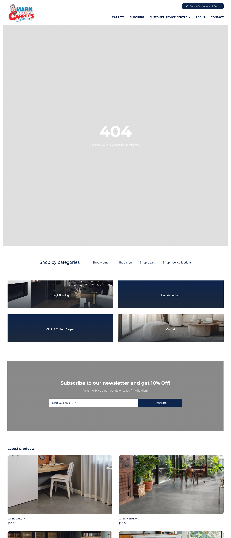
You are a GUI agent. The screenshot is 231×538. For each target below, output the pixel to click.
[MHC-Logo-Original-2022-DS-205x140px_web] (21, 4)
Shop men (125, 262)
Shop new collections (177, 262)
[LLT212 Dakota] (60, 457)
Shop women (101, 262)
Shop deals (147, 262)
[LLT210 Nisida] (60, 533)
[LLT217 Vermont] (171, 457)
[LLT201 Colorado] (171, 533)
